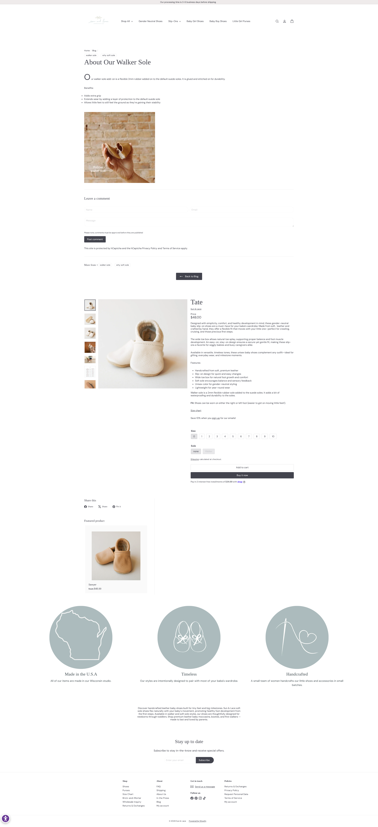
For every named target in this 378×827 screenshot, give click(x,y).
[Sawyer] (116, 559)
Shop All (126, 21)
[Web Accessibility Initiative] (5, 818)
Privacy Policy (149, 248)
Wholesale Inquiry (132, 801)
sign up (216, 418)
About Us (161, 794)
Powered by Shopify (197, 821)
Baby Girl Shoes (195, 21)
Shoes (126, 786)
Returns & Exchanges (134, 805)
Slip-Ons (173, 21)
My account (163, 805)
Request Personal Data (236, 794)
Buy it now (242, 475)
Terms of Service (171, 248)
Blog (94, 50)
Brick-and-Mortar (132, 798)
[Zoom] (142, 343)
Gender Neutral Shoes (150, 21)
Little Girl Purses (241, 21)
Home (87, 50)
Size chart (196, 410)
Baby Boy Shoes (218, 21)
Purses (126, 790)
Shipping (195, 459)
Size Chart (128, 794)
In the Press (163, 798)
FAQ (159, 786)
